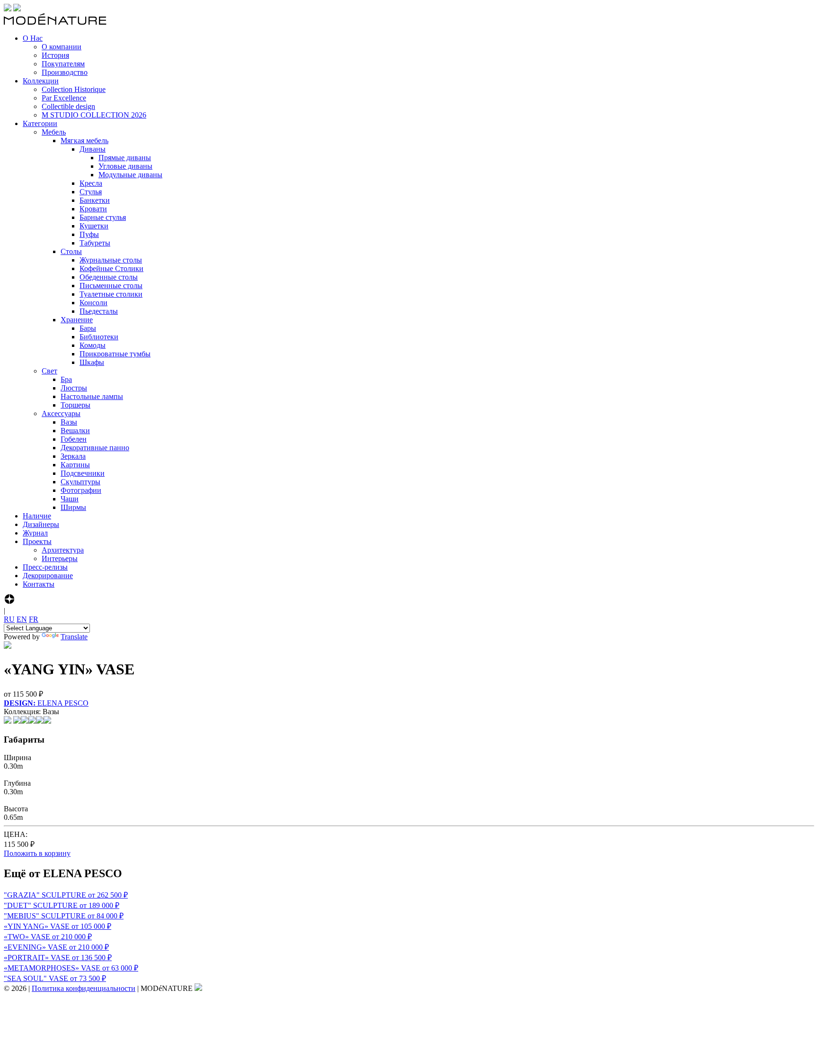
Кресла (91, 183)
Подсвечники (83, 473)
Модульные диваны (130, 175)
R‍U (9, 619)
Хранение (77, 320)
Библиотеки (99, 337)
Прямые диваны (124, 158)
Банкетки (95, 200)
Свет (49, 371)
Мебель (54, 132)
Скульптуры (80, 482)
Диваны (93, 149)
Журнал (35, 533)
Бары (88, 328)
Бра (66, 379)
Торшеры (75, 405)
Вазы (69, 422)
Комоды (93, 345)
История (55, 55)
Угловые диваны (125, 166)
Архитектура (63, 550)
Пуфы (89, 234)
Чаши (70, 499)
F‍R (33, 619)
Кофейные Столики (111, 268)
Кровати (93, 209)
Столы (71, 251)
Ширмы (73, 507)
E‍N (22, 619)
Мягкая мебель (84, 140)
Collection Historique (74, 89)
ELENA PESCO (46, 703)
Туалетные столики (111, 294)
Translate (74, 637)
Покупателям (63, 64)
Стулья (91, 192)
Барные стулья (103, 217)
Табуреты (95, 243)
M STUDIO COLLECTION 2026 (94, 115)
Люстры (74, 388)
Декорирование (48, 576)
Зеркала (73, 456)
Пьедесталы (99, 311)
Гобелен (74, 439)
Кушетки (94, 226)
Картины (75, 465)
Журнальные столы (111, 260)
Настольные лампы (92, 396)
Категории (40, 123)
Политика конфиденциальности (83, 988)
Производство (65, 72)
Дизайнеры (41, 524)
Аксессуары (61, 413)
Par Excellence (64, 98)
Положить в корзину (37, 853)
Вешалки (75, 431)
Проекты (37, 541)
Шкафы (92, 362)
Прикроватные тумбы (115, 354)
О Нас (33, 38)
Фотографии (81, 490)
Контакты (38, 584)
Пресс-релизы (45, 567)
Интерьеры (60, 558)
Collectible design (68, 106)
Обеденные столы (109, 277)
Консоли (93, 303)
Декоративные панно (95, 448)
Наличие (37, 516)
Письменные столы (111, 285)
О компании (61, 47)
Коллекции (41, 81)
